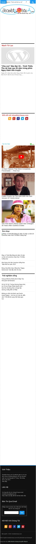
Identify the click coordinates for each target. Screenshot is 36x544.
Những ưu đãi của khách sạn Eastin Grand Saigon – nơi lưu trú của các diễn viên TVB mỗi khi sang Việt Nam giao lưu (13, 296)
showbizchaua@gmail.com (9, 494)
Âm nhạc (6, 231)
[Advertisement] (17, 29)
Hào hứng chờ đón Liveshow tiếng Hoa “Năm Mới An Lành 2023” (13, 263)
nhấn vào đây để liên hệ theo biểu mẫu (15, 495)
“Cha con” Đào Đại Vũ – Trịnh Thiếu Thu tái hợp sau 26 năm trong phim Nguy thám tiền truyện (17, 68)
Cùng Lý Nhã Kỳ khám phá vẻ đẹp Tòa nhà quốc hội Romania (13, 279)
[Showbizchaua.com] (17, 9)
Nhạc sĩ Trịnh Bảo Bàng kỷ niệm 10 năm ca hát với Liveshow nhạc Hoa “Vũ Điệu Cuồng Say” (13, 257)
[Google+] (13, 118)
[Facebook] (18, 118)
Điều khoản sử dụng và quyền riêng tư (18, 541)
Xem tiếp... (5, 481)
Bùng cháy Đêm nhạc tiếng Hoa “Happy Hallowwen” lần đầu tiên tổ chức (13, 269)
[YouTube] (26, 118)
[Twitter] (22, 118)
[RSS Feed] (9, 118)
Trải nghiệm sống (9, 276)
